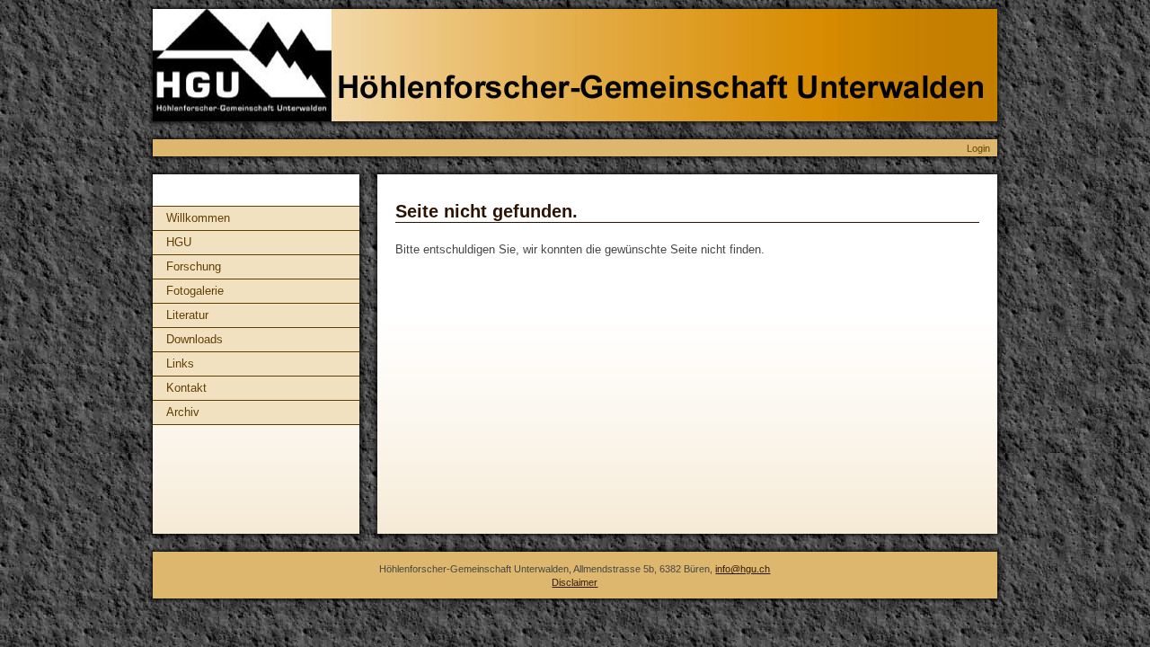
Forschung (193, 266)
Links (180, 363)
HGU (178, 242)
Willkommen (198, 218)
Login (978, 148)
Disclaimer (574, 582)
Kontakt (186, 387)
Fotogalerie (195, 290)
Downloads (194, 339)
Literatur (187, 315)
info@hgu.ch (742, 568)
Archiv (182, 412)
